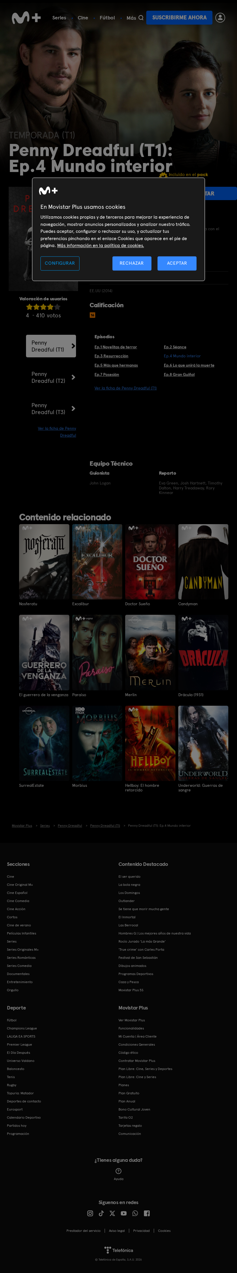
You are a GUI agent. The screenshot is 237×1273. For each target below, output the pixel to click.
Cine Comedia (18, 901)
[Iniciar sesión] (220, 18)
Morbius (79, 785)
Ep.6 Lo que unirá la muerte (189, 365)
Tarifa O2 (125, 1117)
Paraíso (79, 694)
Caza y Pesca (128, 982)
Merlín (131, 694)
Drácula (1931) (190, 694)
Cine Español (17, 893)
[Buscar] (140, 17)
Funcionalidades (131, 1028)
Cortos (12, 917)
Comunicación (129, 1134)
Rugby (11, 1085)
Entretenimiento (20, 982)
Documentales (18, 974)
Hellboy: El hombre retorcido (142, 787)
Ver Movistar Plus (131, 1020)
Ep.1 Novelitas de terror (116, 347)
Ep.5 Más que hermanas (116, 365)
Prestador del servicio (83, 1231)
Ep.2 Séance (175, 347)
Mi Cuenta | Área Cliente (137, 1036)
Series (59, 17)
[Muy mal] (29, 307)
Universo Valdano (20, 1061)
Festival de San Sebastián (138, 958)
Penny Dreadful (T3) (48, 409)
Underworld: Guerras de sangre (200, 787)
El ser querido (129, 877)
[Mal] (36, 307)
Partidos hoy (16, 1126)
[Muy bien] (57, 307)
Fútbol (107, 17)
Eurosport (15, 1109)
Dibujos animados (132, 966)
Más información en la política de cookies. (100, 245)
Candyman (188, 603)
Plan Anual (126, 1101)
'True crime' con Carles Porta (141, 950)
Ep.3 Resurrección (111, 356)
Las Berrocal (128, 925)
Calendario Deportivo (24, 1117)
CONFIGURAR (60, 263)
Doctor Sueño (137, 603)
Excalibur (80, 603)
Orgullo (12, 990)
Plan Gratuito (128, 1093)
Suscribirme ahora (179, 17)
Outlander (126, 901)
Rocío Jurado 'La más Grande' (142, 941)
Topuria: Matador (20, 1093)
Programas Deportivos (135, 974)
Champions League (22, 1028)
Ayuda (118, 1179)
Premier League (19, 1044)
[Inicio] (26, 17)
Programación (18, 1134)
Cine (83, 17)
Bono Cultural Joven (134, 1109)
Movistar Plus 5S (130, 990)
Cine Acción (16, 909)
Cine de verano (19, 925)
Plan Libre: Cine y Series (137, 1077)
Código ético (128, 1053)
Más (131, 18)
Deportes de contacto (24, 1101)
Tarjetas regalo (130, 1126)
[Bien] (50, 307)
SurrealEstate (31, 785)
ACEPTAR (177, 263)
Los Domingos (129, 893)
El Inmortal (127, 917)
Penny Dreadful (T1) (48, 346)
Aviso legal (117, 1231)
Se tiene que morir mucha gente (143, 909)
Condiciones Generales (136, 1044)
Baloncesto (15, 1069)
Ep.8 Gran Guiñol (179, 374)
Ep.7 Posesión (107, 374)
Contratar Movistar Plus (136, 1061)
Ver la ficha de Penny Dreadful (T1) (126, 388)
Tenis (11, 1077)
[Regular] (43, 307)
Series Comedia (19, 966)
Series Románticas (21, 958)
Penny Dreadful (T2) (48, 377)
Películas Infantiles (21, 933)
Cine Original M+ (20, 885)
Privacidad (141, 1231)
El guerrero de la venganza (43, 694)
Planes (123, 1085)
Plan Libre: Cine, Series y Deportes (145, 1069)
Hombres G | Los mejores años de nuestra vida (154, 933)
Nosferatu (28, 603)
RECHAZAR (132, 263)
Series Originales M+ (23, 950)
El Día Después (18, 1053)
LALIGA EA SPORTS (21, 1036)
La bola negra (129, 885)
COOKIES (164, 1231)
